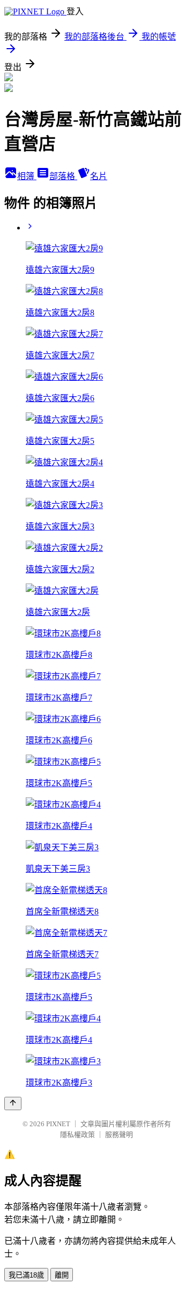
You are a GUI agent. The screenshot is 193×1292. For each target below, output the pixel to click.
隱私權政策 (77, 1134)
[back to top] (12, 1103)
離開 (62, 1275)
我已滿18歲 (26, 1275)
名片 (98, 176)
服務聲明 (119, 1134)
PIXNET (58, 1124)
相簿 (26, 176)
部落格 (63, 176)
